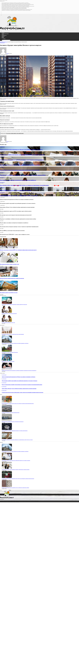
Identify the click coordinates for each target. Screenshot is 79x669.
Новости (3, 36)
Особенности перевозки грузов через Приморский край (10, 412)
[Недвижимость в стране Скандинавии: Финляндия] (7, 351)
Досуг (5, 38)
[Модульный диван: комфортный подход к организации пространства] (7, 420)
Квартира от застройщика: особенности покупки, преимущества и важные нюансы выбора (16, 10)
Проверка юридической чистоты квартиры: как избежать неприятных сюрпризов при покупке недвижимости (19, 370)
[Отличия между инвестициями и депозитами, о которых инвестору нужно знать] (7, 303)
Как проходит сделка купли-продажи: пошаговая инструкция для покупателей (14, 8)
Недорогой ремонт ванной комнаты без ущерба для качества (12, 278)
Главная (3, 32)
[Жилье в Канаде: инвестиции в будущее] (7, 360)
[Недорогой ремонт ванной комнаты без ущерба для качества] (9, 276)
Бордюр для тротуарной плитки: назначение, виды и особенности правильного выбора (15, 487)
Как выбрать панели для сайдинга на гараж (8, 292)
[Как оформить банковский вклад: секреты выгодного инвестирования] (7, 333)
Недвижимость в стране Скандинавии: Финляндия (10, 352)
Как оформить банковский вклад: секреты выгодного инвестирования (13, 334)
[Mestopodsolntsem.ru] (12, 29)
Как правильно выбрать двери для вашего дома (9, 264)
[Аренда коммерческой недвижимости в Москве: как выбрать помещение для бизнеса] (7, 342)
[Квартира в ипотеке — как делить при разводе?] (7, 312)
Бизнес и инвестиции (5, 33)
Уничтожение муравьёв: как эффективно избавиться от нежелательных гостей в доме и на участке (17, 439)
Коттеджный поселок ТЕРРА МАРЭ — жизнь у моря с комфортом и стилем (19, 195)
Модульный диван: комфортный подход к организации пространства (12, 421)
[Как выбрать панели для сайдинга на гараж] (9, 290)
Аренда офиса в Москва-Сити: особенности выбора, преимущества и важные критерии (15, 5)
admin (7, 53)
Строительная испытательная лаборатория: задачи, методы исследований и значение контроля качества (18, 478)
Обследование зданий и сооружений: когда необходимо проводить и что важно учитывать (16, 3)
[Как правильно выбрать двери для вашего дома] (9, 262)
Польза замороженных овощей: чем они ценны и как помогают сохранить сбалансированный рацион (18, 4)
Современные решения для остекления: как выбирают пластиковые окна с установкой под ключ (17, 9)
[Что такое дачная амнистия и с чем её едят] (7, 321)
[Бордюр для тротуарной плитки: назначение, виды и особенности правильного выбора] (7, 486)
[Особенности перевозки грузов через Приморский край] (7, 411)
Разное (3, 37)
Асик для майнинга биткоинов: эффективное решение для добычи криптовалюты (14, 430)
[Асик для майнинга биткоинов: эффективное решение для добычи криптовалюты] (7, 429)
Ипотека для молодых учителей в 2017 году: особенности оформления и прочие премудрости (18, 250)
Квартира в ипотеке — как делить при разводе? (9, 313)
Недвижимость (4, 35)
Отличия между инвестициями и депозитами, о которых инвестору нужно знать (14, 304)
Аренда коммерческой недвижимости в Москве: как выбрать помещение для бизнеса (15, 2)
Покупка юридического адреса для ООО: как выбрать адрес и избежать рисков (14, 7)
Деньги (3, 34)
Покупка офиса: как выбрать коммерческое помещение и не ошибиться (18, 180)
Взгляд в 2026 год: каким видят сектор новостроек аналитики (15, 190)
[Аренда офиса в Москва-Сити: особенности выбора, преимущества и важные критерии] (7, 468)
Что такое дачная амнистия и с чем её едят (8, 322)
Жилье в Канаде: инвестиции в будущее (8, 361)
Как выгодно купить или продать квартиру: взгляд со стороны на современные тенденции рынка (24, 185)
